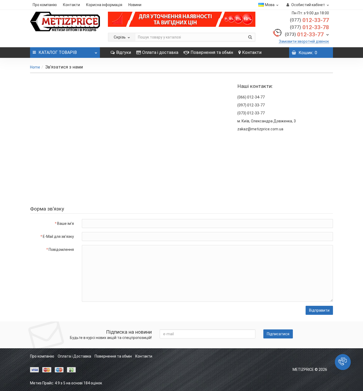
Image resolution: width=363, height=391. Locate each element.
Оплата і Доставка (74, 356)
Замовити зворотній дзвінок (304, 41)
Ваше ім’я (65, 223)
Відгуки (123, 52)
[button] (343, 362)
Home (35, 67)
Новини (134, 5)
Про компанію (45, 5)
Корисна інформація (104, 5)
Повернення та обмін (212, 52)
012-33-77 (309, 20)
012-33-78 (309, 27)
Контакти (71, 5)
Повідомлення (61, 249)
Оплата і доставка (160, 52)
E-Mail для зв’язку (58, 236)
